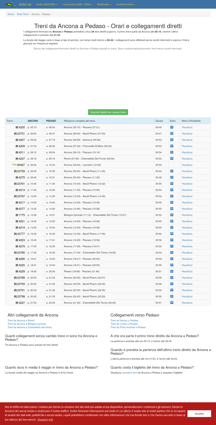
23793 (21, 284)
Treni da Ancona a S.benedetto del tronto (30, 327)
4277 (22, 209)
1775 (22, 215)
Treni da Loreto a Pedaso (124, 323)
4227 (22, 303)
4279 (22, 246)
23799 (21, 296)
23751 (21, 133)
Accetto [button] (199, 413)
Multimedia (103, 4)
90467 (21, 165)
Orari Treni (23, 14)
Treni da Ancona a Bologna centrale (27, 323)
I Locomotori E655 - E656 (77, 4)
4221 (22, 221)
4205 (22, 127)
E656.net (25, 4)
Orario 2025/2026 (46, 4)
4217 (22, 202)
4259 (22, 271)
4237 (22, 158)
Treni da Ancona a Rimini (21, 320)
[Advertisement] (108, 78)
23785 (21, 252)
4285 (22, 259)
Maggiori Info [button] (45, 419)
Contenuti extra (124, 4)
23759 (21, 171)
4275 (22, 177)
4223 (22, 240)
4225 (22, 265)
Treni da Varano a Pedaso (124, 320)
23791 (21, 290)
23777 (21, 234)
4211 (22, 152)
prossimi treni (130, 372)
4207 (22, 140)
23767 (21, 196)
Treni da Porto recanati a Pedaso (128, 327)
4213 (22, 190)
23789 (21, 277)
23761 (21, 184)
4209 (22, 146)
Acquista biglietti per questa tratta (108, 112)
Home (11, 14)
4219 (22, 227)
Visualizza (187, 127)
